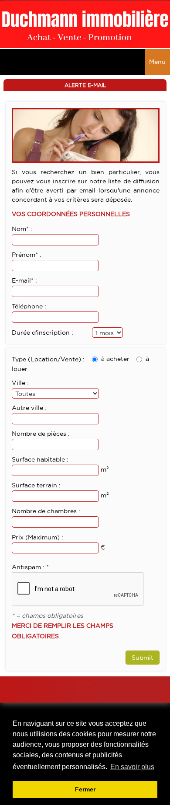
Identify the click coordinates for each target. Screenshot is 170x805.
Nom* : (22, 229)
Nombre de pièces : (41, 434)
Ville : (20, 383)
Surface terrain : (36, 485)
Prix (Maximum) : (37, 537)
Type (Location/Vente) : (48, 359)
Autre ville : (29, 408)
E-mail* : (24, 280)
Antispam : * (30, 567)
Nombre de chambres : (46, 511)
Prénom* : (26, 255)
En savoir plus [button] (132, 766)
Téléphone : (29, 306)
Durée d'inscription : (42, 332)
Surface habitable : (40, 459)
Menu (157, 62)
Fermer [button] (85, 789)
